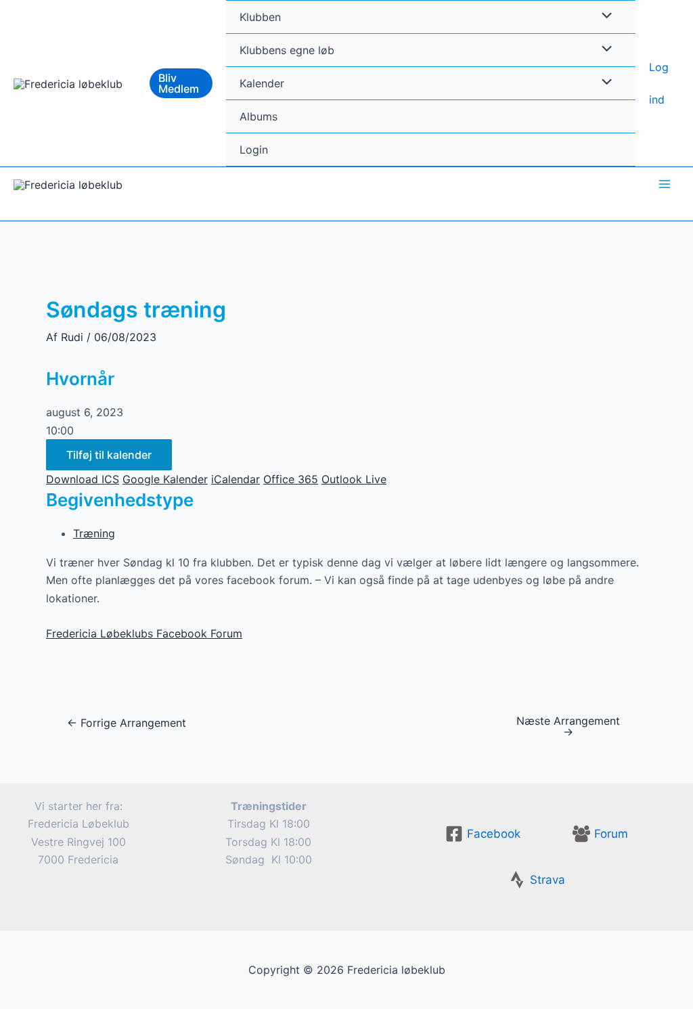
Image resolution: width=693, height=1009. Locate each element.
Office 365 (290, 479)
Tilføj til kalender (109, 455)
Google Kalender (165, 479)
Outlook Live (353, 479)
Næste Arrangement (568, 726)
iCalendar (235, 479)
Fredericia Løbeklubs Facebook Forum (144, 633)
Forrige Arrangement (126, 722)
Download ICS (82, 479)
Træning (94, 533)
